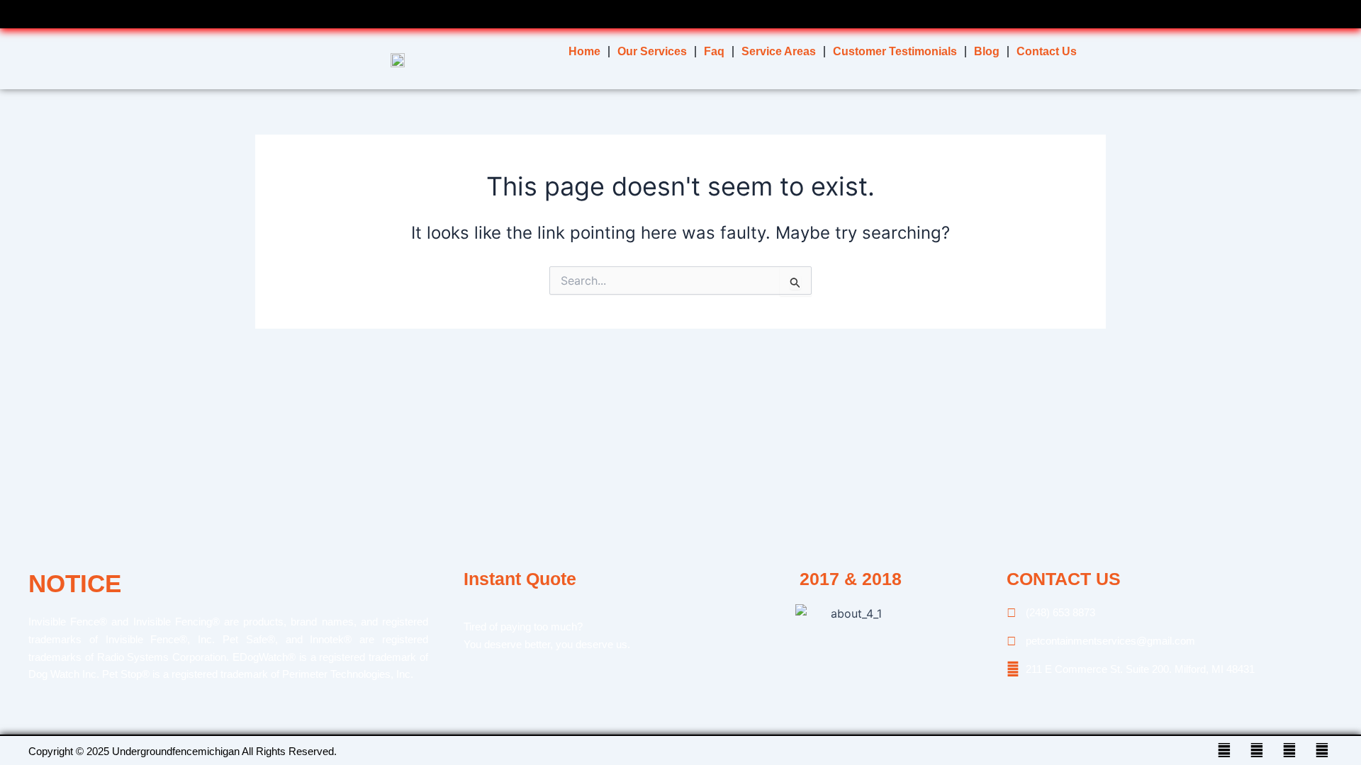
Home (584, 51)
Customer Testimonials (895, 51)
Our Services (652, 51)
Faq (714, 51)
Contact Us (1046, 51)
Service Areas (778, 51)
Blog (986, 51)
